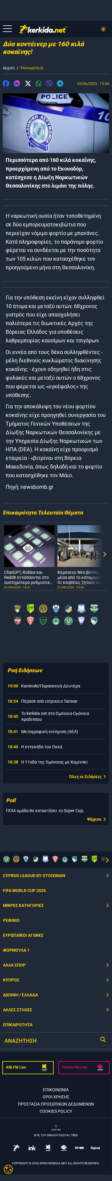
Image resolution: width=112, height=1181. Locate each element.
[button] (6, 84)
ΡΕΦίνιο (11, 920)
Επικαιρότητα (32, 68)
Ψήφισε (94, 819)
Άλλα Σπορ (14, 965)
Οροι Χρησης (56, 1097)
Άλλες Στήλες (17, 1009)
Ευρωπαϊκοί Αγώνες (23, 935)
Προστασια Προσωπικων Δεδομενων (56, 1104)
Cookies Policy (56, 1111)
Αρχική (9, 68)
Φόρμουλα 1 (16, 950)
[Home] (43, 29)
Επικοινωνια (56, 1089)
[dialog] (8, 1169)
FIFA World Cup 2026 (24, 890)
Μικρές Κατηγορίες (23, 905)
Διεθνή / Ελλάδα (20, 995)
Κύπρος (11, 980)
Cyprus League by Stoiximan (34, 875)
